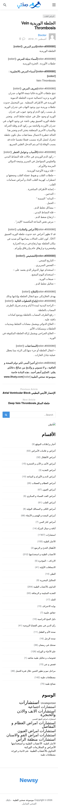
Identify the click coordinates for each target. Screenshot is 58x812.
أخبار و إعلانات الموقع (45, 444)
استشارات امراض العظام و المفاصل (33, 724)
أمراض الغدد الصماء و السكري (41, 495)
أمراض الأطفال (48, 457)
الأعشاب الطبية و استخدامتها (42, 554)
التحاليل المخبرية (48, 580)
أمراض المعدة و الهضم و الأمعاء (41, 515)
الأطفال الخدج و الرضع (45, 547)
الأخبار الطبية (50, 541)
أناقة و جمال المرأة (47, 528)
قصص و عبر (50, 664)
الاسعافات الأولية (48, 567)
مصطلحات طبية (48, 677)
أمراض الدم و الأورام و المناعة (41, 476)
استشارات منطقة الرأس (36, 739)
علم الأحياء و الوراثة (46, 651)
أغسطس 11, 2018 (37, 38)
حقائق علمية (50, 612)
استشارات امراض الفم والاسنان (31, 734)
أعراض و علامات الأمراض (43, 450)
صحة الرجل (50, 638)
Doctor (42, 35)
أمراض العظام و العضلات (44, 483)
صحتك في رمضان (47, 644)
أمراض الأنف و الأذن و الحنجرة (41, 463)
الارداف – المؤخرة (47, 560)
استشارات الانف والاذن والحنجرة (36, 712)
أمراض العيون (49, 489)
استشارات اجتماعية (42, 706)
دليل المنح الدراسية (47, 619)
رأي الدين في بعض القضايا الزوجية (39, 625)
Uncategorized (48, 703)
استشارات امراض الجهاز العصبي (44, 719)
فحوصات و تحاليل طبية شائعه (42, 657)
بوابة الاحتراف (49, 606)
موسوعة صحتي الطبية (23, 800)
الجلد (53, 599)
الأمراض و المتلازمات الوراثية (40, 747)
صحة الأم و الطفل (47, 631)
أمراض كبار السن (47, 521)
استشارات (51, 534)
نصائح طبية (50, 683)
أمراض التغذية (49, 470)
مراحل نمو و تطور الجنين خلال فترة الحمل (36, 670)
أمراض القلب (49, 16)
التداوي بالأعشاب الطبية (45, 586)
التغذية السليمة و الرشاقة (44, 593)
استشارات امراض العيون (37, 730)
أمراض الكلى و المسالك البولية (41, 508)
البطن (53, 573)
